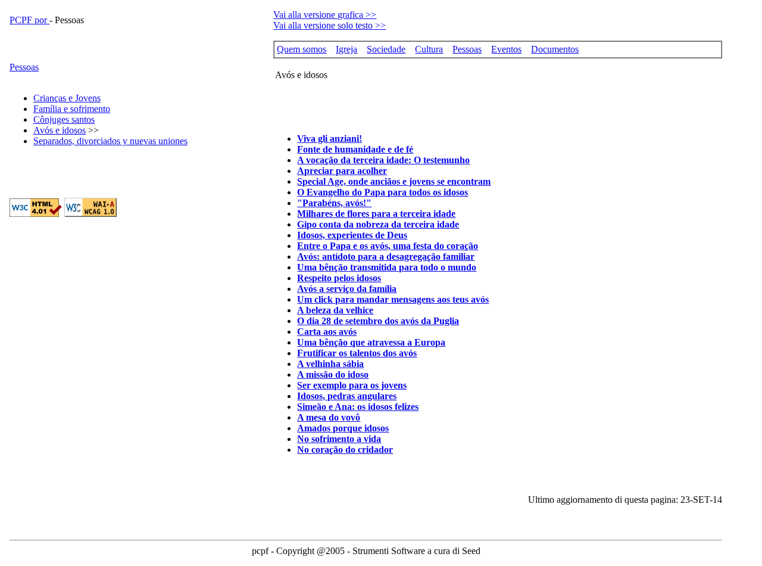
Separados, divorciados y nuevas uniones (110, 141)
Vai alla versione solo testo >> (329, 25)
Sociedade (386, 49)
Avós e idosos (59, 130)
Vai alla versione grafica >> (324, 15)
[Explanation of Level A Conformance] (90, 214)
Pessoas (24, 67)
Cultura (429, 49)
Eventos (506, 49)
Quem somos (301, 49)
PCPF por (29, 20)
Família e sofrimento (71, 109)
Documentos (555, 49)
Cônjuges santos (64, 119)
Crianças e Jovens (67, 98)
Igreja (346, 49)
